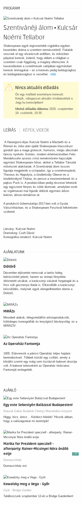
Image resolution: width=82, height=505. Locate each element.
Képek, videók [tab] (36, 130)
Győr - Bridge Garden (17, 490)
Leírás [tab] (9, 130)
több (53, 74)
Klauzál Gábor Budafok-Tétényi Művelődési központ (37, 411)
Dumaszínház (12, 460)
